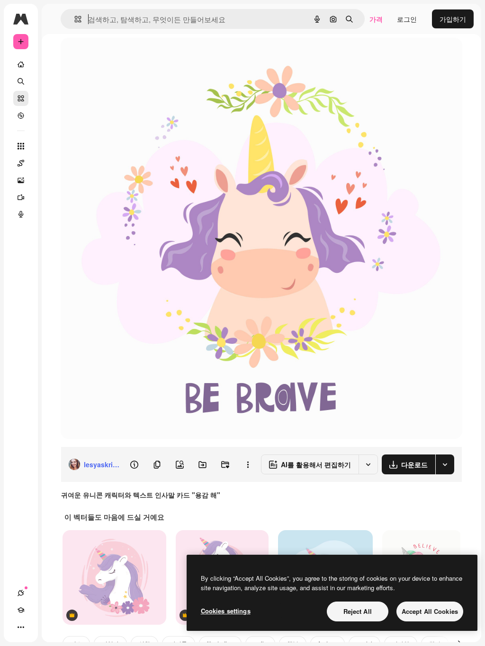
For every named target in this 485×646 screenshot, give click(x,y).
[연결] (20, 593)
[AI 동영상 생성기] (20, 197)
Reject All (357, 611)
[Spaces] (20, 163)
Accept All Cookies (430, 611)
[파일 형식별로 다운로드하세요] (444, 464)
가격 (376, 19)
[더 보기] (20, 627)
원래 (115, 56)
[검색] (20, 81)
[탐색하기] (20, 115)
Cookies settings (226, 610)
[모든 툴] (20, 146)
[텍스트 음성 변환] (20, 214)
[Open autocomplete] (74, 19)
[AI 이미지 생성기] (20, 180)
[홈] (20, 64)
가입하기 (453, 19)
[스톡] (20, 98)
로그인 (407, 19)
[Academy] (20, 610)
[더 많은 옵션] (247, 464)
